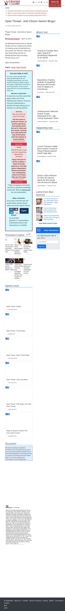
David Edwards (41, 156)
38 (37, 132)
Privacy (45, 601)
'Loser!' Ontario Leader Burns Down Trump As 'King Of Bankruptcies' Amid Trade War (47, 149)
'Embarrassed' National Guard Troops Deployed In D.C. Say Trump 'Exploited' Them (47, 114)
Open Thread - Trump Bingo (15, 331)
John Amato (40, 92)
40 (6, 387)
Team (11, 601)
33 (37, 65)
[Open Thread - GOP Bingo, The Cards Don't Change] (18, 394)
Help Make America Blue (48, 223)
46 (37, 97)
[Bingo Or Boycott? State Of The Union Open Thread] (18, 420)
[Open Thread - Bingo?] (18, 296)
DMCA (51, 601)
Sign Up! (42, 246)
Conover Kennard (42, 61)
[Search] (47, 2)
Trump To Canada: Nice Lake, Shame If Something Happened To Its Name (47, 54)
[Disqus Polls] (18, 482)
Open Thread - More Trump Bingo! (17, 355)
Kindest (13, 215)
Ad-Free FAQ (26, 190)
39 (6, 363)
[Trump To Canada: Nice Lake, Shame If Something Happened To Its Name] (48, 41)
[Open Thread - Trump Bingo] (18, 320)
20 (37, 161)
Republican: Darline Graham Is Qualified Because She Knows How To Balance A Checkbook (46, 84)
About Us (17, 601)
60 (37, 36)
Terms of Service (18, 457)
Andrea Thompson (42, 121)
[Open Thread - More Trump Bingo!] (18, 345)
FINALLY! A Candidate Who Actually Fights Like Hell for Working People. (52, 217)
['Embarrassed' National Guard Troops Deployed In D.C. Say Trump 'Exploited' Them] (48, 102)
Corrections (59, 601)
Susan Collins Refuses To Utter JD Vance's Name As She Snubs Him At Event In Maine (47, 179)
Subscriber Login (55, 5)
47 (6, 338)
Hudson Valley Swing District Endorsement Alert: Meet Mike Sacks (50, 210)
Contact (25, 601)
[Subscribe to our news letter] (44, 2)
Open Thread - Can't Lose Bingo (17, 379)
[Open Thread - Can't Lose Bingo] (18, 369)
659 (7, 414)
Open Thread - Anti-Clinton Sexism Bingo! (30, 21)
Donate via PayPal (24, 211)
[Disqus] (18, 524)
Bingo (13, 67)
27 (6, 290)
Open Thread (21, 67)
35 (6, 314)
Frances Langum (13, 39)
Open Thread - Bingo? (13, 306)
